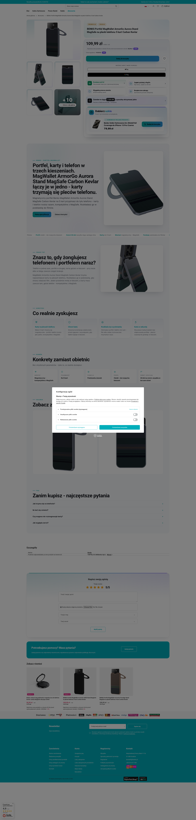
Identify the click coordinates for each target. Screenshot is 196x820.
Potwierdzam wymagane (77, 427)
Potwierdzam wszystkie (119, 427)
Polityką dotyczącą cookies (102, 399)
